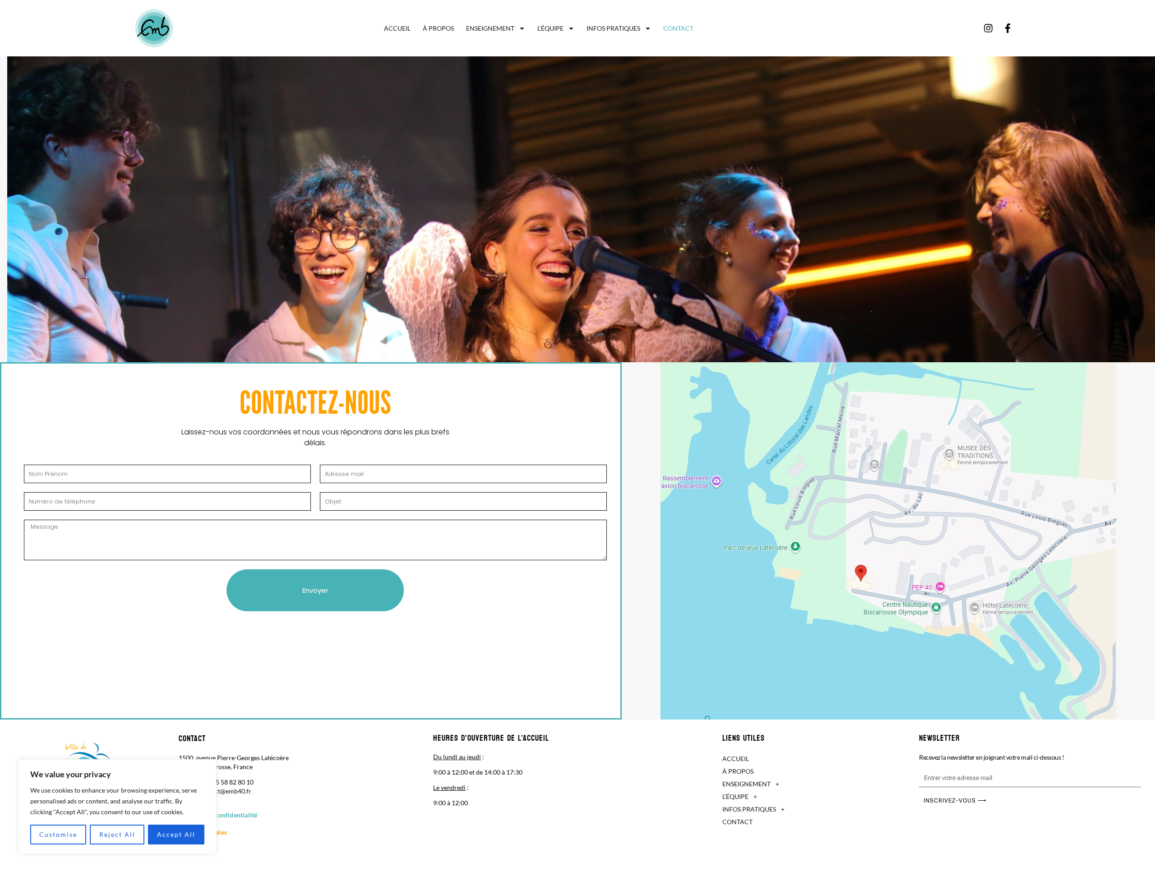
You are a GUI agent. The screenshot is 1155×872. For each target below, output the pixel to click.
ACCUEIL (397, 28)
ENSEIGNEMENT (490, 28)
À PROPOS (438, 28)
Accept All (176, 834)
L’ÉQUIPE (550, 28)
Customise (58, 834)
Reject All (117, 834)
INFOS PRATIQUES (613, 28)
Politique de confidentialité (218, 815)
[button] (816, 784)
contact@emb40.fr (225, 791)
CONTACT (678, 28)
